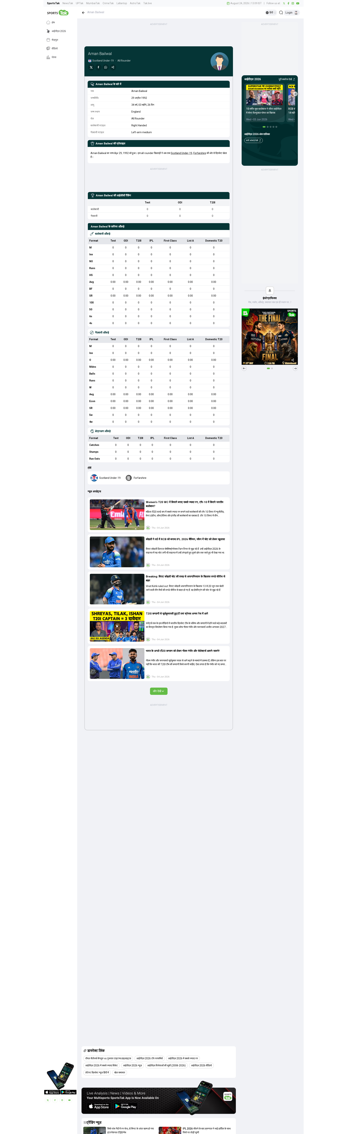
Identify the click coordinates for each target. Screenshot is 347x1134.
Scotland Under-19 (181, 153)
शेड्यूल (55, 39)
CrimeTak (108, 3)
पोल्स (54, 57)
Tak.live (147, 3)
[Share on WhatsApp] (105, 67)
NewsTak (68, 3)
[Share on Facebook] (98, 67)
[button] (117, 514)
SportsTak (53, 3)
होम (53, 22)
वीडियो (55, 48)
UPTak (79, 3)
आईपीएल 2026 (59, 31)
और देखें (157, 691)
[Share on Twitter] (91, 67)
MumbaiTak (93, 3)
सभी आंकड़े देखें (252, 140)
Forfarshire (199, 153)
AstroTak (135, 3)
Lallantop (122, 3)
